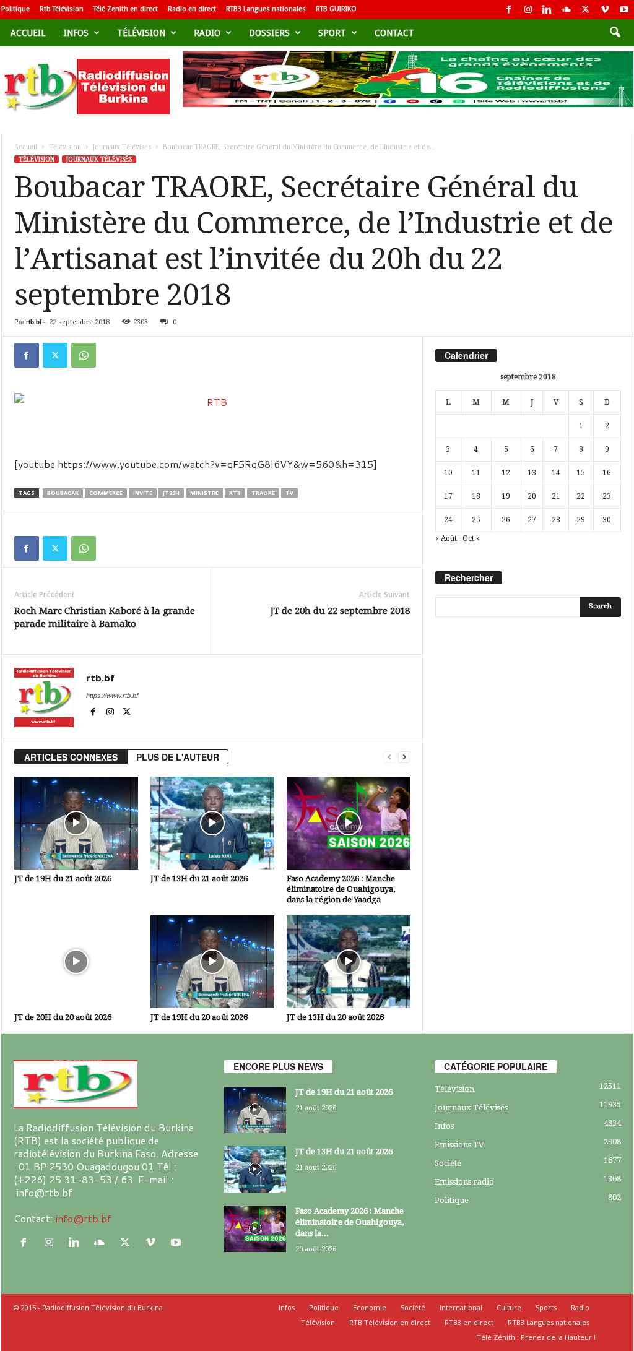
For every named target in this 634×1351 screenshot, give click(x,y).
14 (556, 472)
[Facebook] (509, 9)
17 (448, 496)
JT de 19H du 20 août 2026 (199, 1017)
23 (606, 496)
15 (580, 472)
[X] (585, 9)
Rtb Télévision (62, 9)
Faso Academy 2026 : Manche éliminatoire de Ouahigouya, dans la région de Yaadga (341, 889)
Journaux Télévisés (122, 147)
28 (556, 520)
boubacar (63, 493)
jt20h (171, 493)
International (461, 1307)
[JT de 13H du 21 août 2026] (212, 823)
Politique (15, 9)
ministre (204, 493)
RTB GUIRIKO (336, 9)
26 (506, 520)
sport (332, 33)
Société (448, 1163)
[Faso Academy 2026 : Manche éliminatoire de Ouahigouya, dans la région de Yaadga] (348, 823)
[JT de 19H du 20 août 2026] (212, 961)
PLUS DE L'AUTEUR (177, 757)
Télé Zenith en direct (125, 9)
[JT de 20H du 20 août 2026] (76, 961)
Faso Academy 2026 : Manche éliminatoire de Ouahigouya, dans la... (349, 1222)
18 (476, 496)
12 (506, 472)
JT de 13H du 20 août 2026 (335, 1017)
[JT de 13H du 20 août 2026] (348, 961)
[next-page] (404, 757)
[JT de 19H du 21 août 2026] (76, 823)
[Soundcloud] (566, 9)
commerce (106, 493)
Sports (546, 1307)
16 (606, 472)
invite (142, 493)
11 (476, 472)
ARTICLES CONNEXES (71, 757)
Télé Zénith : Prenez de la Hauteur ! (536, 1337)
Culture (509, 1307)
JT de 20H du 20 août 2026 (62, 1017)
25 (476, 520)
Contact (394, 33)
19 (506, 496)
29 (580, 520)
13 (532, 472)
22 (580, 496)
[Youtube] (624, 9)
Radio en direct (192, 9)
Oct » (471, 538)
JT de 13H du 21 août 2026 (199, 878)
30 (606, 520)
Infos (76, 33)
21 (556, 496)
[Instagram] (528, 9)
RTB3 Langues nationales (266, 9)
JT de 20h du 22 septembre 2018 (340, 610)
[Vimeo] (604, 9)
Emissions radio (464, 1181)
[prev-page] (389, 757)
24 (448, 520)
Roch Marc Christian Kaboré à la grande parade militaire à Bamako (104, 617)
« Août (446, 538)
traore (263, 493)
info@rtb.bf (83, 1218)
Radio (207, 33)
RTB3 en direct (469, 1322)
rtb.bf (33, 321)
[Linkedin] (547, 9)
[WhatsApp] (83, 355)
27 (532, 520)
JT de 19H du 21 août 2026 (62, 878)
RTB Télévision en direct (389, 1322)
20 (532, 496)
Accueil (28, 33)
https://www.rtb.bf (112, 695)
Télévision (141, 33)
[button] (614, 32)
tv (289, 493)
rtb (235, 493)
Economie (369, 1307)
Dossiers (269, 33)
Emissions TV (459, 1144)
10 (448, 472)
